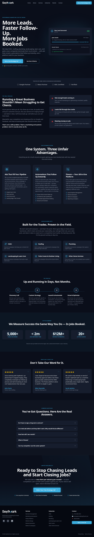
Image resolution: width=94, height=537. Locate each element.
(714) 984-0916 (77, 514)
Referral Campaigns (30, 525)
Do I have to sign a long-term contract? (30, 423)
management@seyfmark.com (81, 516)
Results (54, 3)
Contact (60, 3)
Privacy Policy (81, 534)
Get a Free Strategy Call (84, 3)
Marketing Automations (31, 516)
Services (40, 3)
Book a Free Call (82, 522)
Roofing (51, 516)
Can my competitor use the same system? (31, 446)
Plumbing (51, 518)
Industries (47, 3)
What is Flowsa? (23, 440)
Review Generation (30, 523)
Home (29, 3)
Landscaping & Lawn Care (55, 521)
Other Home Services (54, 525)
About (34, 3)
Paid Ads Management (31, 514)
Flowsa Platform (29, 518)
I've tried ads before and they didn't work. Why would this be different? (40, 428)
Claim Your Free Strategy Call (45, 490)
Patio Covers (52, 523)
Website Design (29, 521)
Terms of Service (88, 534)
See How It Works (32, 61)
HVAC (50, 514)
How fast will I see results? (26, 434)
